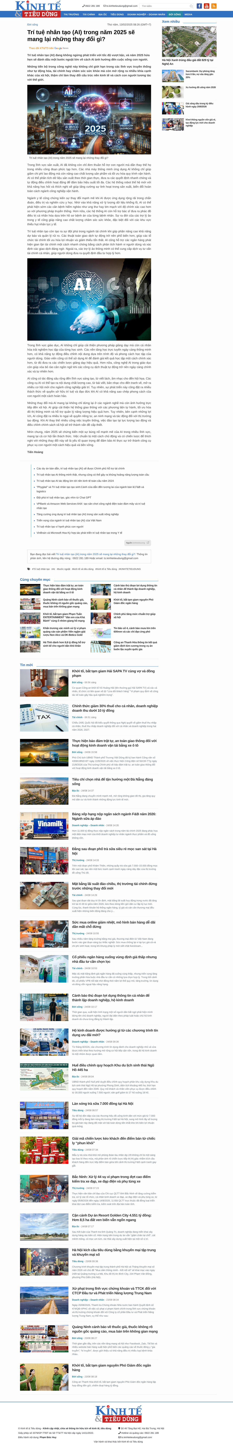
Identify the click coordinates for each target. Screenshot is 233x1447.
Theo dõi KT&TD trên (41, 48)
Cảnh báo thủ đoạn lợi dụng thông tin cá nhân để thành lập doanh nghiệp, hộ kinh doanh (135, 589)
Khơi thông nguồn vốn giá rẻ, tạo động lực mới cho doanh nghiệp (201, 122)
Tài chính (89, 14)
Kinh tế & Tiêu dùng (107, 569)
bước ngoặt (64, 569)
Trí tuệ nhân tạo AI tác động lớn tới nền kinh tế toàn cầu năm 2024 (75, 481)
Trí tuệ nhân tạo (41, 569)
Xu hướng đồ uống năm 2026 (201, 87)
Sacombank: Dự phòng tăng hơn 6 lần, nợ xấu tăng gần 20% (200, 74)
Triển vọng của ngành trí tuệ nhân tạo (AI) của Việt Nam (69, 520)
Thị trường (71, 14)
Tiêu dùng (117, 14)
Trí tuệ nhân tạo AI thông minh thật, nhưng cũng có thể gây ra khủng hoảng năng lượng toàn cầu (93, 474)
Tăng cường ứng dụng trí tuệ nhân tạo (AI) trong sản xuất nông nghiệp (78, 514)
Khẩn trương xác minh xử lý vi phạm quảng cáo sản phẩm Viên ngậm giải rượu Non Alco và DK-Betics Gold (64, 631)
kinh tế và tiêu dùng (83, 569)
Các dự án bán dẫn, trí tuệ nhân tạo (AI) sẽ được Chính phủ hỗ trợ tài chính (81, 468)
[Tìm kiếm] (191, 6)
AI (54, 569)
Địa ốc (102, 14)
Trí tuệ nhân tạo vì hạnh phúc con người (60, 526)
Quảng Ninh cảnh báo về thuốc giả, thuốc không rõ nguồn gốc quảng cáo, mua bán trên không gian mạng (65, 603)
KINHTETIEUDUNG (130, 569)
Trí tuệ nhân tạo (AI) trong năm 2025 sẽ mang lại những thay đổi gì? (95, 554)
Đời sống (175, 14)
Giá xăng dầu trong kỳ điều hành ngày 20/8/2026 (199, 105)
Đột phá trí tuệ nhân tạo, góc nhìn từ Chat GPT (64, 497)
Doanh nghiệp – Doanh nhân (146, 14)
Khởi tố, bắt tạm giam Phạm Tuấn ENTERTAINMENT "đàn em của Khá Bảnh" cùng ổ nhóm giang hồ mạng (64, 617)
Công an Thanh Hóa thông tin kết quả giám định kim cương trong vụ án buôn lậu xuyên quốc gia (135, 646)
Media (188, 14)
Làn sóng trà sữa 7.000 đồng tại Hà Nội (102, 1104)
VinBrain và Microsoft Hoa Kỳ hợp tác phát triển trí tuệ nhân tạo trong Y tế (79, 532)
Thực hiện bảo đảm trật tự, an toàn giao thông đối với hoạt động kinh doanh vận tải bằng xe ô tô (63, 589)
